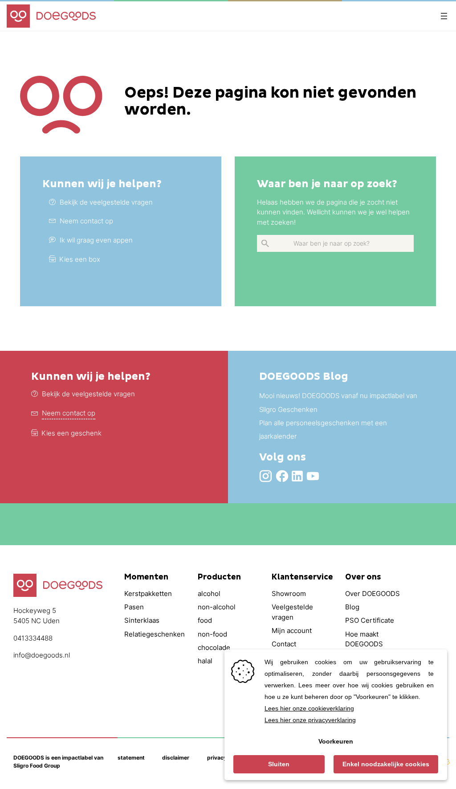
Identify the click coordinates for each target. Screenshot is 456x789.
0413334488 (33, 638)
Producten (219, 577)
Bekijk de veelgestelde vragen (88, 394)
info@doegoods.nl (41, 655)
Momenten (146, 577)
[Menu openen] (444, 16)
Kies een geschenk (71, 433)
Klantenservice (302, 577)
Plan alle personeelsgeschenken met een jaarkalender (323, 429)
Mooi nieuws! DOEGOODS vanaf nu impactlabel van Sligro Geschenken (338, 402)
